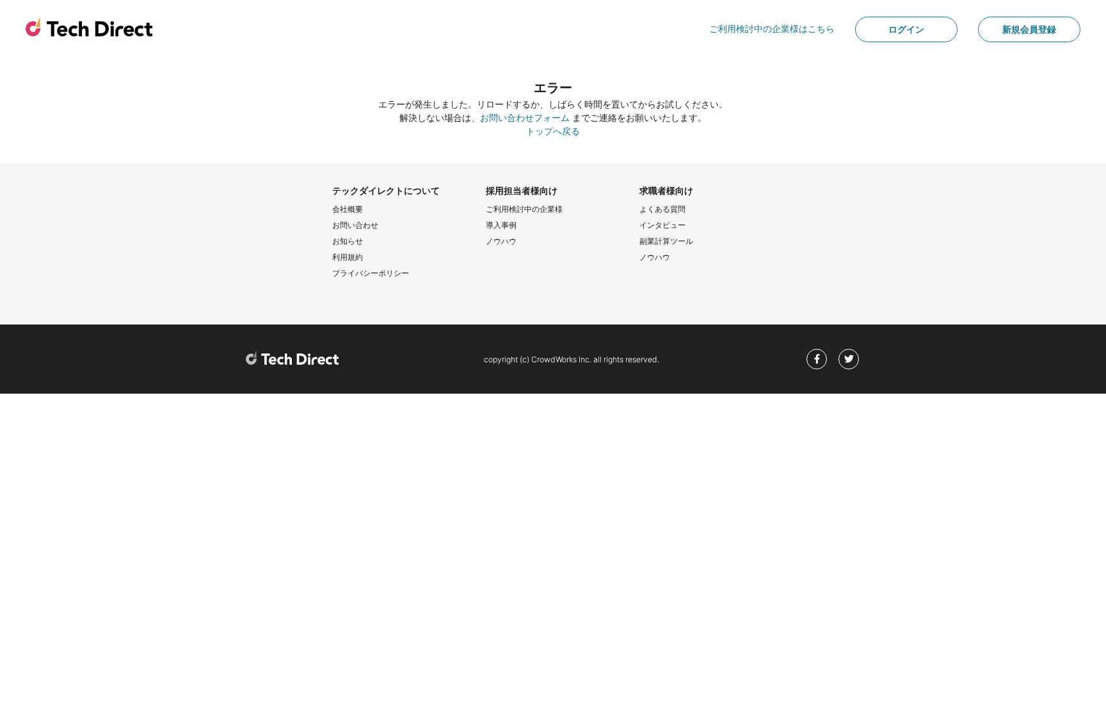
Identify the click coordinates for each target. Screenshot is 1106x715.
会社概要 (347, 209)
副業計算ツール (666, 241)
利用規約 (347, 257)
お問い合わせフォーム (525, 117)
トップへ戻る (553, 130)
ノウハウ (501, 241)
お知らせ (347, 241)
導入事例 (501, 225)
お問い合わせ (355, 225)
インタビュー (662, 225)
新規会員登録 (1029, 29)
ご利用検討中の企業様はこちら (772, 28)
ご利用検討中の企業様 (524, 209)
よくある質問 (662, 209)
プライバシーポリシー (370, 273)
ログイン (906, 29)
